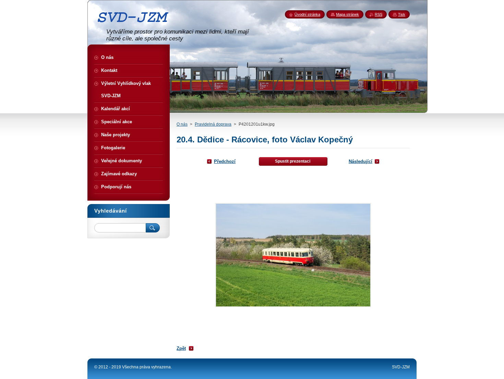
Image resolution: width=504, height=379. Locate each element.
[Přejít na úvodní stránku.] (135, 24)
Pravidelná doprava (213, 124)
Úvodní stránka (307, 14)
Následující (360, 161)
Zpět (181, 348)
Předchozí (225, 161)
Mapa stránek (347, 14)
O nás (182, 124)
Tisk (401, 14)
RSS (378, 14)
